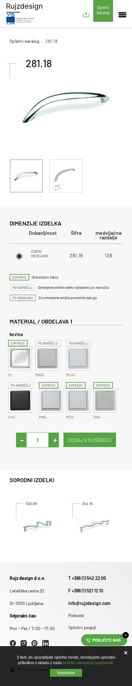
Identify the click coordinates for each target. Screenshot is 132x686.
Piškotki (76, 615)
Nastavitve (66, 673)
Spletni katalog (103, 10)
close (125, 635)
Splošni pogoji (82, 627)
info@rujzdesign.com (89, 603)
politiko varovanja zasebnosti (88, 663)
